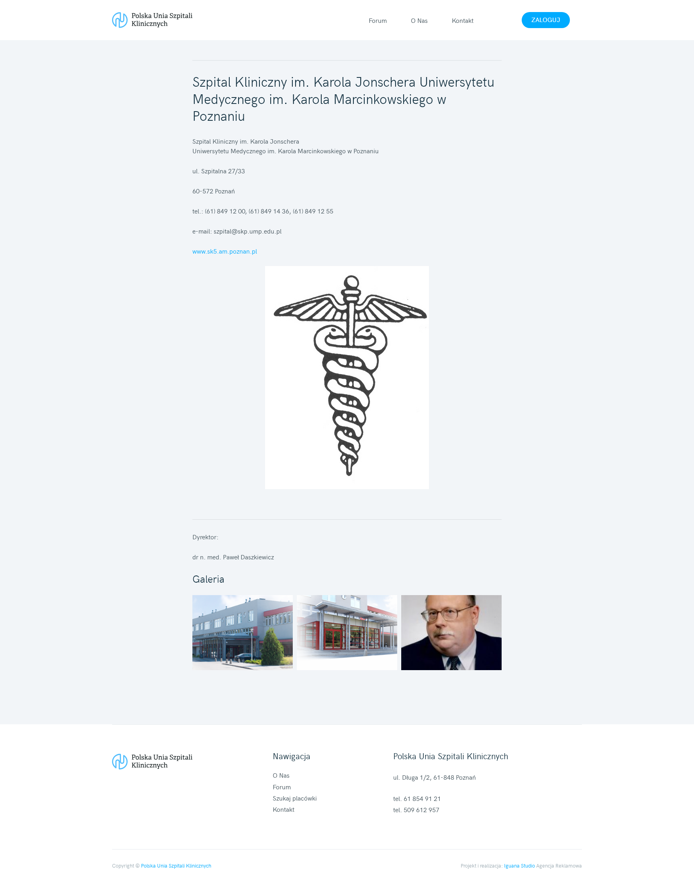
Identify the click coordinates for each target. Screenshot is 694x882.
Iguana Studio (519, 865)
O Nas (419, 20)
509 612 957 (421, 809)
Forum (378, 20)
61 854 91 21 (422, 798)
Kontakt (463, 20)
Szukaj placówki (295, 797)
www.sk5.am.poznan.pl (224, 250)
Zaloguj (545, 19)
